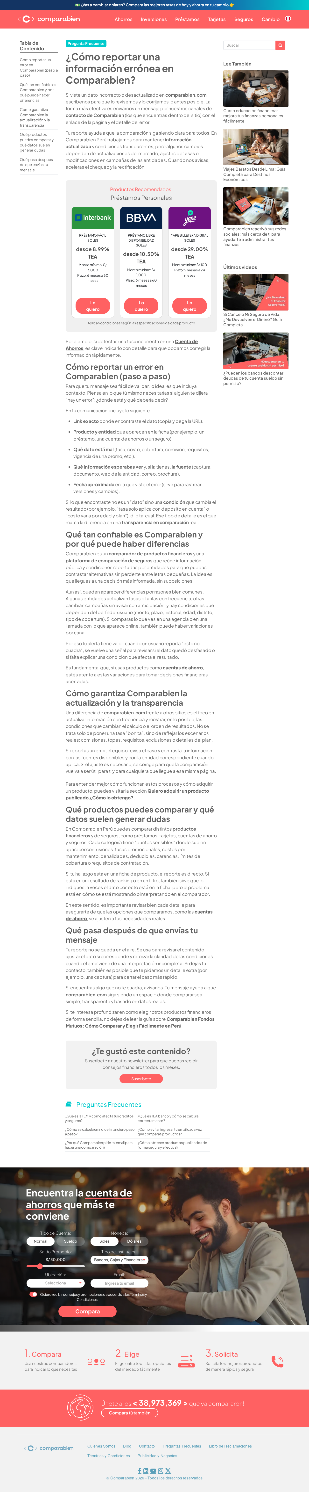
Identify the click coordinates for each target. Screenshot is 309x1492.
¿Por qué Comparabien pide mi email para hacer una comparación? (99, 1144)
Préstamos (187, 19)
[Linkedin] (145, 1471)
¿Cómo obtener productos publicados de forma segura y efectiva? (172, 1144)
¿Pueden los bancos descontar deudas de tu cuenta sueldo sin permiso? (253, 378)
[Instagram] (160, 1471)
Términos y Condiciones (108, 1455)
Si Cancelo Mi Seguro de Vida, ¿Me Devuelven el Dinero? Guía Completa (252, 319)
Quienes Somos (101, 1446)
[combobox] (120, 1260)
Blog (127, 1446)
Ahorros (124, 19)
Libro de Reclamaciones (230, 1446)
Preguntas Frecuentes (182, 1446)
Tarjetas (217, 19)
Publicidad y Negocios (157, 1455)
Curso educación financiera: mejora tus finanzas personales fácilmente (253, 115)
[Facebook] (139, 1471)
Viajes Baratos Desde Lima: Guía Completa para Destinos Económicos (254, 174)
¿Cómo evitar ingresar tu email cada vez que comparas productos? (170, 1131)
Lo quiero (92, 305)
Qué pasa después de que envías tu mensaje (36, 164)
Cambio (271, 19)
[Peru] (288, 15)
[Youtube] (153, 1471)
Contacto (147, 1446)
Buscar (280, 45)
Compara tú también (129, 1412)
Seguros (243, 19)
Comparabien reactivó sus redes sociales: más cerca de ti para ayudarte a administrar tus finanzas (254, 236)
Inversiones (154, 19)
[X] (168, 1471)
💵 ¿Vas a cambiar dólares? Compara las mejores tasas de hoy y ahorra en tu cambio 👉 (154, 4)
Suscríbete (141, 1078)
